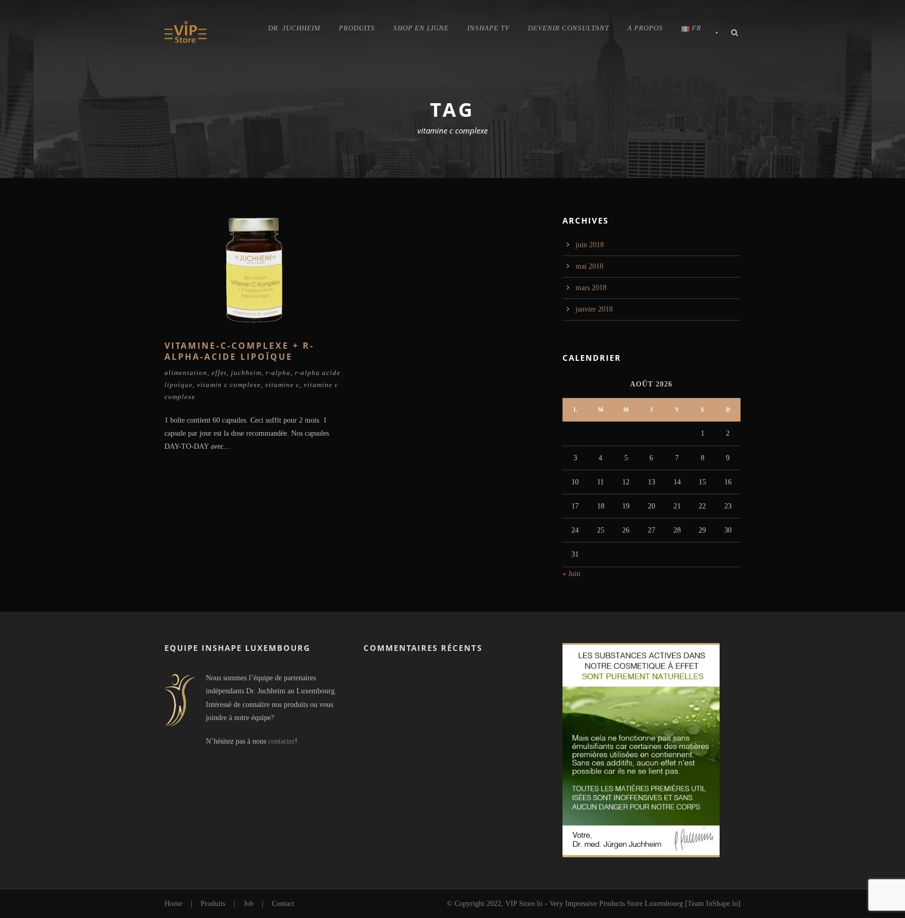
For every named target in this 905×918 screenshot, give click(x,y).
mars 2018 (591, 288)
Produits (357, 28)
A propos (645, 28)
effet (219, 373)
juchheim (246, 373)
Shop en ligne (421, 28)
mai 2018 (589, 266)
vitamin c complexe (229, 385)
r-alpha (278, 373)
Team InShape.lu (713, 904)
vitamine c (282, 385)
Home (173, 904)
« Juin (571, 574)
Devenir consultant (568, 28)
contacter (281, 741)
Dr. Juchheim (294, 28)
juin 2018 (590, 245)
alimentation (185, 373)
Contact (283, 904)
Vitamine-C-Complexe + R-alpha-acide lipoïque (239, 351)
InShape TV (488, 28)
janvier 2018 (594, 309)
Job (248, 904)
